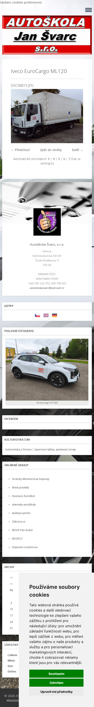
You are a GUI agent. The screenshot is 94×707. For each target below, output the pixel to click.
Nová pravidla (20, 487)
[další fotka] (76, 116)
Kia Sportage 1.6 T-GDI (47, 402)
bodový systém (21, 513)
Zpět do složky (51, 150)
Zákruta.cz (18, 521)
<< (11, 577)
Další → (77, 150)
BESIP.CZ (17, 538)
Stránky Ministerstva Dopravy (30, 479)
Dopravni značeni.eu (25, 547)
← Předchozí (20, 150)
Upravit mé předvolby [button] (56, 691)
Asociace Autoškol (23, 496)
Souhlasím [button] (56, 674)
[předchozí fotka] (18, 116)
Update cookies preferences (21, 2)
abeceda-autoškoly (24, 504)
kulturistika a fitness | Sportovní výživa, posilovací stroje (40, 449)
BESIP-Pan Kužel (22, 530)
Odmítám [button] (56, 682)
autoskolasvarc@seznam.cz (47, 288)
